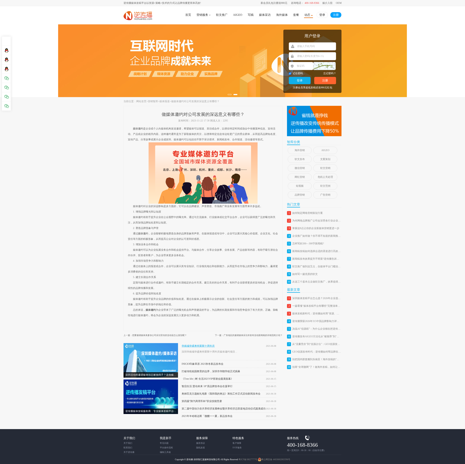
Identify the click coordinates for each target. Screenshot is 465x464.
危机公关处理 (325, 177)
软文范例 (325, 186)
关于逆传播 (129, 452)
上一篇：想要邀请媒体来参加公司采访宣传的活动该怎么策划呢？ (155, 335)
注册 (336, 14)
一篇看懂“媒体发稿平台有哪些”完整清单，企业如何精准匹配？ (327, 306)
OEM (338, 3)
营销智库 (153, 101)
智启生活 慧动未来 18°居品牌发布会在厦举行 (207, 386)
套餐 (296, 14)
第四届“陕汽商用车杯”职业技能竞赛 (202, 401)
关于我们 (128, 443)
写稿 (251, 14)
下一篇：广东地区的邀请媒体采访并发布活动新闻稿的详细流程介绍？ (248, 335)
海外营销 (300, 150)
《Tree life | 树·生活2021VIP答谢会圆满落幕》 (207, 378)
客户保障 (236, 443)
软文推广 (222, 14)
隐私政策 (200, 447)
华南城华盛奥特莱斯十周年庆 (198, 346)
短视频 (300, 186)
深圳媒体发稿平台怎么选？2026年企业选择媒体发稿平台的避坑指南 (330, 298)
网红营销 (300, 177)
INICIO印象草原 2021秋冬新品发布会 (202, 364)
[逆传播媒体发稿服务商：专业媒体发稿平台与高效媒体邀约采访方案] (151, 380)
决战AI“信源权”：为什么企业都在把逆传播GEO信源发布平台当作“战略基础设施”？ (339, 328)
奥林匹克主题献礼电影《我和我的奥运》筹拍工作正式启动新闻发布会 (221, 393)
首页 (188, 14)
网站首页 (141, 101)
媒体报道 (164, 101)
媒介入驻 (327, 3)
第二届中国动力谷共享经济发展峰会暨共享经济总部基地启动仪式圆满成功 (224, 408)
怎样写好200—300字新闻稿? (308, 243)
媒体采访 (265, 14)
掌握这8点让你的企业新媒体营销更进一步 (315, 228)
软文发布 (300, 159)
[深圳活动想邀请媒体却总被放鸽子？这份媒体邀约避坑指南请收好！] (151, 344)
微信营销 (300, 168)
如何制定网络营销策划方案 (307, 213)
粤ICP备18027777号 (247, 459)
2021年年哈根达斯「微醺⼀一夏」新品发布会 (207, 416)
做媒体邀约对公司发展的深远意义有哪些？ (195, 101)
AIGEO (237, 14)
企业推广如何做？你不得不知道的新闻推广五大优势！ (322, 236)
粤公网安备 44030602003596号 (275, 459)
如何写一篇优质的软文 (305, 274)
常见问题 (164, 443)
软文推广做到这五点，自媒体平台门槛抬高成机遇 (320, 266)
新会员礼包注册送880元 (274, 3)
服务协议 (200, 443)
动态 (307, 14)
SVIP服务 (237, 447)
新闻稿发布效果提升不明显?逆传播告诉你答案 (318, 258)
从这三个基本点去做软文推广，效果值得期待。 (319, 281)
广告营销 (325, 194)
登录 (322, 14)
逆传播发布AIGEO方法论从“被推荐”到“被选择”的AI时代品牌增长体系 (331, 336)
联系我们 (128, 447)
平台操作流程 (166, 447)
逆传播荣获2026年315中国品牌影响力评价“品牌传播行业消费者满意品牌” (333, 321)
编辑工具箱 (165, 452)
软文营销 (325, 168)
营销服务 (202, 14)
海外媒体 (282, 14)
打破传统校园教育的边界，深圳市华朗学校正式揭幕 (211, 371)
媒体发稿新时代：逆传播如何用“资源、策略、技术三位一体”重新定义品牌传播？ (337, 313)
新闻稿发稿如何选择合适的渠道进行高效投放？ (319, 251)
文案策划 (325, 159)
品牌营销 (300, 194)
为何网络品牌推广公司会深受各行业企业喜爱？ (319, 220)
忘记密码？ (329, 73)
